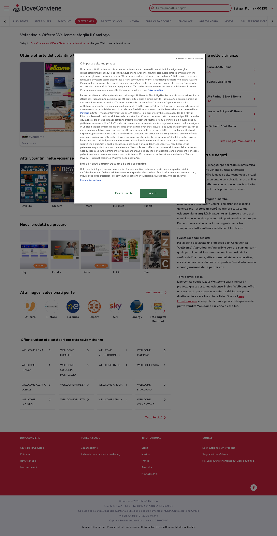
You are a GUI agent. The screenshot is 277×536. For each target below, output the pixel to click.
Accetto (153, 193)
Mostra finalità (124, 193)
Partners (84, 113)
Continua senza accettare (189, 58)
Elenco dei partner (90, 180)
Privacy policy (155, 90)
